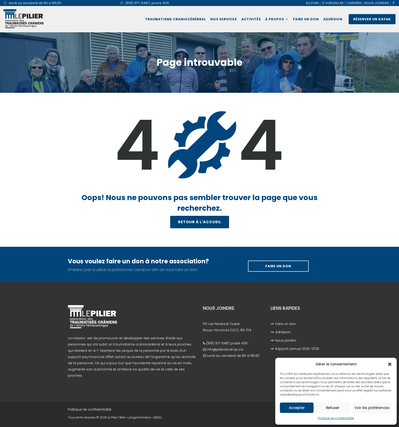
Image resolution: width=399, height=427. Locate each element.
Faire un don (306, 19)
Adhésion (332, 19)
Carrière (354, 3)
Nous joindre (376, 3)
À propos (274, 19)
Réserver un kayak (372, 19)
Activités (251, 19)
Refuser (332, 407)
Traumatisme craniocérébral (175, 19)
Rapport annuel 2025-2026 (297, 348)
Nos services (223, 19)
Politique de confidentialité (336, 418)
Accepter (297, 407)
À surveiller (333, 3)
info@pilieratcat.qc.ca (225, 349)
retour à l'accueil (199, 222)
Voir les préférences (372, 407)
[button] (389, 364)
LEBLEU (157, 417)
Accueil (313, 3)
